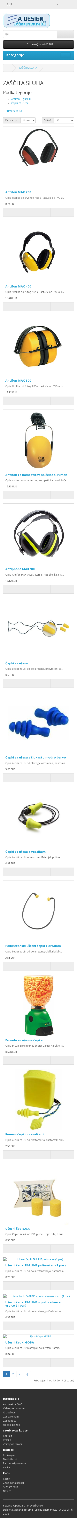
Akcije (6, 1467)
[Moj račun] (55, 4)
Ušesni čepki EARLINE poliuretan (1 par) (35, 1265)
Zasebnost (9, 1420)
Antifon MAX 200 (18, 192)
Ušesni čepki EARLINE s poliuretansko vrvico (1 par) (33, 1304)
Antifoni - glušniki (21, 99)
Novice (7, 1491)
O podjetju (9, 1412)
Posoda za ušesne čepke (24, 1040)
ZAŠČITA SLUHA (28, 68)
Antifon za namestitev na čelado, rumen (36, 475)
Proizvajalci (9, 1455)
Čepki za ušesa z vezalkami (25, 852)
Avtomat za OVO (12, 1404)
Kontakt (7, 1436)
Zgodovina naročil (13, 1483)
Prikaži (48, 120)
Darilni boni (10, 1459)
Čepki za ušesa (20, 103)
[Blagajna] (71, 4)
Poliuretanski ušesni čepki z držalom (33, 946)
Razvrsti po (11, 120)
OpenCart (19, 1505)
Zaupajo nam (11, 1416)
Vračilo (7, 1440)
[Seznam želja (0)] (61, 4)
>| (26, 1374)
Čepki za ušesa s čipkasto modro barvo (35, 757)
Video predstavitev (14, 1408)
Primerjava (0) (14, 111)
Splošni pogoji (11, 1425)
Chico (39, 1505)
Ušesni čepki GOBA (19, 1342)
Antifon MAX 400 (18, 286)
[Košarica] (66, 4)
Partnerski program (14, 1463)
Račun (6, 1478)
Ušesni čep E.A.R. (17, 1228)
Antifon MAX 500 (18, 380)
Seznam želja (10, 1487)
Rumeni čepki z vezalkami (24, 1134)
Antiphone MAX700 (20, 569)
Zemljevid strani (12, 1444)
